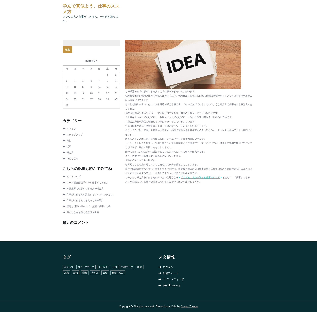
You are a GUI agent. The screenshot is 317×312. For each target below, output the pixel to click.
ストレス (103, 267)
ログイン (168, 267)
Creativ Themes (189, 306)
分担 (69, 140)
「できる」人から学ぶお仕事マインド (200, 177)
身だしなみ (72, 158)
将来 (139, 267)
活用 (69, 146)
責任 (105, 272)
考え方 (70, 152)
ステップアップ (75, 134)
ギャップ (71, 128)
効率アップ (127, 267)
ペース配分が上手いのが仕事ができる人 (87, 182)
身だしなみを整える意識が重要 (83, 212)
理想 (84, 272)
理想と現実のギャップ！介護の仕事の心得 (89, 206)
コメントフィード (173, 279)
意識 (66, 272)
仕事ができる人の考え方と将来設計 (85, 200)
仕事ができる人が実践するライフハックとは (90, 194)
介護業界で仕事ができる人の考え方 (85, 188)
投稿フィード (171, 273)
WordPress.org (171, 285)
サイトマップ (74, 176)
